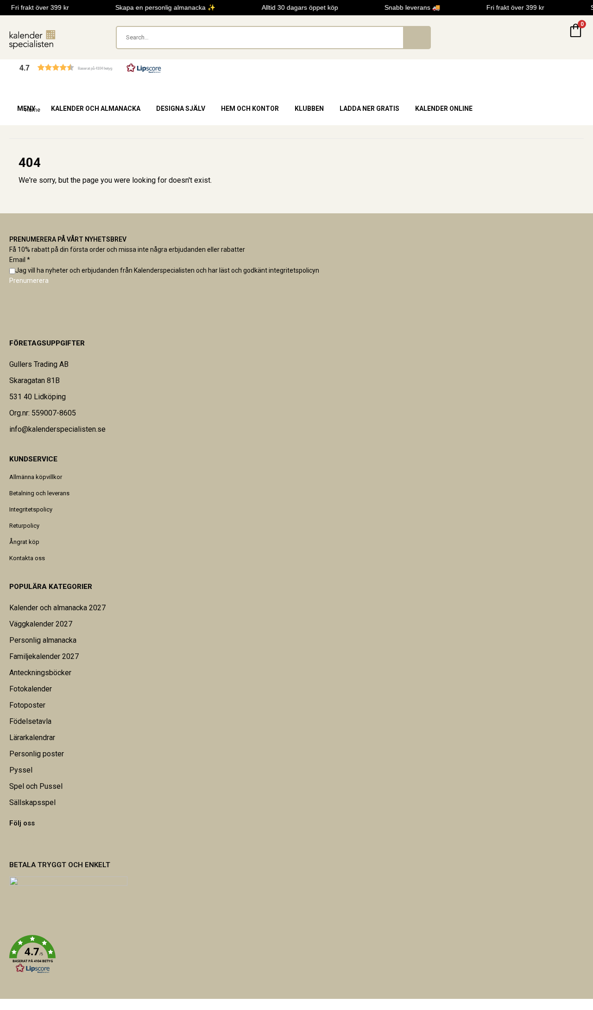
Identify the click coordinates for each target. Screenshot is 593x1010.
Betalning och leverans (39, 493)
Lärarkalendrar (32, 737)
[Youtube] (21, 842)
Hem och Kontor (250, 108)
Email (19, 259)
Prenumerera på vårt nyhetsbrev (67, 239)
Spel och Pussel (36, 786)
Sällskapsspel (32, 802)
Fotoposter (27, 705)
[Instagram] (27, 842)
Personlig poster (36, 753)
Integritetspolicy (30, 509)
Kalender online (444, 108)
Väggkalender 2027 (40, 624)
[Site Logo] (32, 39)
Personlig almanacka (42, 640)
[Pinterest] (15, 842)
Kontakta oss (27, 558)
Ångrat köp (24, 541)
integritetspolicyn (294, 270)
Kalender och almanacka (95, 108)
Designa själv (180, 108)
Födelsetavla (30, 721)
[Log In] (553, 37)
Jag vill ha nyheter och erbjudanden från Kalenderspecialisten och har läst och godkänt (167, 270)
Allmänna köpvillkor (35, 476)
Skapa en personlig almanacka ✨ (163, 7)
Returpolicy (24, 525)
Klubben (309, 108)
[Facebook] (9, 842)
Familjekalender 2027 (44, 656)
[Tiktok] (33, 842)
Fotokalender (30, 688)
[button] (90, 67)
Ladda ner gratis (369, 108)
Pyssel (20, 770)
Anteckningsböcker (40, 672)
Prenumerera (29, 280)
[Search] (416, 37)
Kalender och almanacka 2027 (57, 607)
